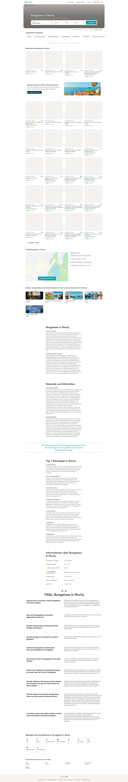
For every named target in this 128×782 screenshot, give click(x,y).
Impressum (60, 779)
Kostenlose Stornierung (98, 36)
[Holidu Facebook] (66, 777)
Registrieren (96, 2)
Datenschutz (70, 779)
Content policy (77, 779)
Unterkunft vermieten (80, 2)
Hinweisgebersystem (86, 779)
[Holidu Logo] (31, 2)
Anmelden (89, 2)
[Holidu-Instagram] (61, 777)
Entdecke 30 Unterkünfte (47, 278)
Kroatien (91, 29)
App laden (71, 2)
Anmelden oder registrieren (34, 92)
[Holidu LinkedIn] (64, 777)
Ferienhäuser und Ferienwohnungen (80, 29)
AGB (65, 779)
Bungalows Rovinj (98, 29)
